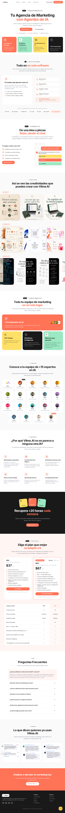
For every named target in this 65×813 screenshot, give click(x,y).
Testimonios (35, 2)
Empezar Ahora (58, 2)
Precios (29, 2)
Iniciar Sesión (49, 2)
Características (37, 796)
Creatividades (36, 802)
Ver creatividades (39, 29)
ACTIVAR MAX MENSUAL (47, 593)
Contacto (51, 800)
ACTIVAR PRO (18, 588)
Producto (18, 2)
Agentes (24, 2)
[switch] (54, 560)
